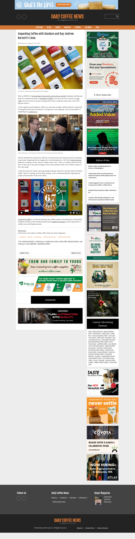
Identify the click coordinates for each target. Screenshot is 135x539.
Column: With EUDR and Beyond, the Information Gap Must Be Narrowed (101, 199)
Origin (57, 27)
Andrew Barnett (28, 241)
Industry (67, 27)
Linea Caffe (63, 241)
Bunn (90, 333)
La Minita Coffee (102, 344)
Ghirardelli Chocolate (108, 340)
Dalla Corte (100, 337)
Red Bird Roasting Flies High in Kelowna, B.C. (102, 191)
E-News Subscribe (102, 94)
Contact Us (63, 497)
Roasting (39, 27)
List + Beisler (112, 344)
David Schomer (76, 160)
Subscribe (73, 497)
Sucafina (98, 356)
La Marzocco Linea (51, 241)
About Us (54, 497)
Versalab (101, 360)
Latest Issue (108, 497)
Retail (49, 27)
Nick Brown (22, 43)
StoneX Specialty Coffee (96, 354)
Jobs (97, 27)
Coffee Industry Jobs (58, 502)
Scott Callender (31, 244)
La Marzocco (32, 112)
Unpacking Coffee (46, 98)
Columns (88, 27)
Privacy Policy (90, 528)
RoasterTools (109, 350)
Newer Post (76, 253)
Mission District (73, 241)
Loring (90, 346)
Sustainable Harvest (108, 356)
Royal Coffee (92, 352)
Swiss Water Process (95, 358)
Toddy (90, 360)
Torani (95, 360)
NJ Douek (100, 348)
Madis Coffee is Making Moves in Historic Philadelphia (99, 167)
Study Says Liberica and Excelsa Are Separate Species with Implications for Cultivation (102, 176)
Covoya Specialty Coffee (100, 335)
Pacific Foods (107, 348)
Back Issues (107, 502)
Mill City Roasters (98, 346)
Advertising (82, 497)
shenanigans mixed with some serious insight (49, 96)
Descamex (108, 337)
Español (78, 27)
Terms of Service (102, 528)
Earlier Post (24, 253)
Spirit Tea (112, 352)
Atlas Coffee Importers (95, 331)
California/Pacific (49, 237)
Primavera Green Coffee (96, 350)
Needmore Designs (59, 222)
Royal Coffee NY (103, 352)
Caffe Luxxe (105, 333)
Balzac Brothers (109, 331)
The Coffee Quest (108, 358)
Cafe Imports (97, 333)
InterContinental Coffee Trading (98, 342)
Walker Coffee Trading (101, 362)
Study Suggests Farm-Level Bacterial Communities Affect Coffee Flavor (101, 184)
